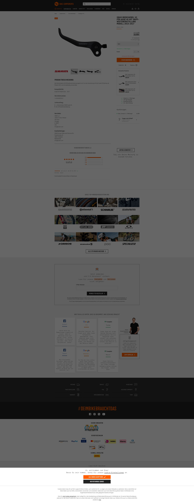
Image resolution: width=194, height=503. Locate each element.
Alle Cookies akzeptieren (96, 477)
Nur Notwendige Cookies (97, 482)
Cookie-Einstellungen (114, 472)
